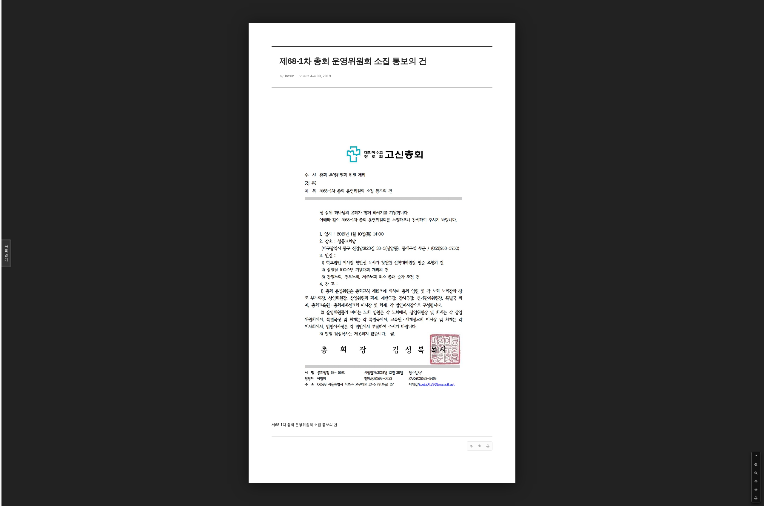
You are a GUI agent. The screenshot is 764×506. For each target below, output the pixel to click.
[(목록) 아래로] (756, 489)
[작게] (756, 473)
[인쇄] (756, 498)
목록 (6, 253)
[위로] (756, 481)
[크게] (756, 464)
